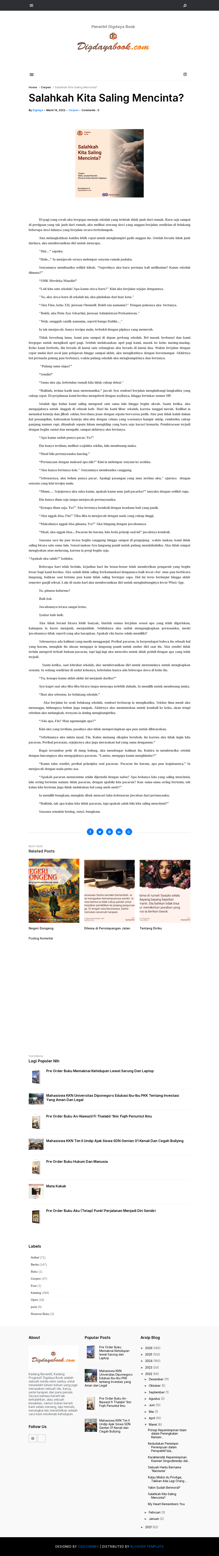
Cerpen (46, 87)
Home (33, 87)
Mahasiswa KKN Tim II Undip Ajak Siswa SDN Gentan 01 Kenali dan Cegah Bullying (114, 1141)
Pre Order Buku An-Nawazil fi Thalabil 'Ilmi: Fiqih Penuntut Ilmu (99, 1116)
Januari (154, 1519)
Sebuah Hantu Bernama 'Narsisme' (164, 1469)
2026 (149, 1348)
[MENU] (31, 5)
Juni (152, 1405)
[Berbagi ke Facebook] (90, 831)
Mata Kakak (56, 1186)
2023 (149, 1367)
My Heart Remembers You (166, 1504)
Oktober (155, 1385)
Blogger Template (147, 1546)
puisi (34, 1307)
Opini (34, 1299)
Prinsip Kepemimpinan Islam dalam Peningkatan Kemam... (167, 1433)
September (157, 1392)
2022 (149, 1374)
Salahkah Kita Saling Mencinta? (162, 1495)
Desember (156, 1379)
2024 (149, 1361)
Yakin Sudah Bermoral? (164, 1487)
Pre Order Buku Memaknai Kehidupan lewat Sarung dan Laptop (100, 1071)
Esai (34, 1285)
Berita (35, 1264)
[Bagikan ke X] (99, 831)
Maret (153, 1424)
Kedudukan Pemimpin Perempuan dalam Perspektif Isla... (163, 1447)
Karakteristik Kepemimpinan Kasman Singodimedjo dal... (168, 1459)
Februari (155, 1512)
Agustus (155, 1398)
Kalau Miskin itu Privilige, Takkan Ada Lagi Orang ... (167, 1479)
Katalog (36, 1292)
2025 (149, 1354)
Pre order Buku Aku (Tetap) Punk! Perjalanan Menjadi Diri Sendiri (101, 1211)
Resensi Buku (40, 1314)
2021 (148, 1527)
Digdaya (38, 110)
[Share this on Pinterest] (109, 831)
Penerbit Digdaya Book (113, 26)
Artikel (35, 1257)
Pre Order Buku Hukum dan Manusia (77, 1161)
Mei (152, 1411)
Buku (34, 1271)
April (152, 1418)
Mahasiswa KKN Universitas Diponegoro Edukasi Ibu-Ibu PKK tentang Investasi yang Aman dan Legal (112, 1097)
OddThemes (88, 1546)
